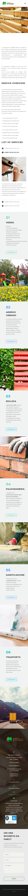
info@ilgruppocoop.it (14, 794)
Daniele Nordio (9, 889)
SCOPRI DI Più (11, 252)
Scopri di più (11, 341)
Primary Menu (25, 3)
